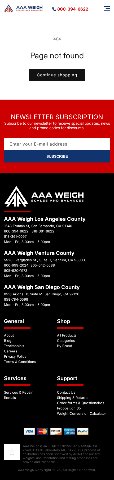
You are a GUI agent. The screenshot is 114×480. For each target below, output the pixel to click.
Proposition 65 (69, 408)
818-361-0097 (15, 236)
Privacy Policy (15, 356)
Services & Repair (18, 392)
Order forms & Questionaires (80, 403)
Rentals (10, 397)
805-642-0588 (42, 265)
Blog (7, 340)
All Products (67, 335)
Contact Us (66, 392)
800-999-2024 (16, 265)
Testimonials (14, 346)
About (9, 335)
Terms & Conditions (20, 362)
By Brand (64, 346)
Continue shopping (57, 74)
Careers (10, 351)
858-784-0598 (16, 299)
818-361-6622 (43, 231)
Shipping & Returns (72, 397)
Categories (66, 340)
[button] (107, 8)
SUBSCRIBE (57, 156)
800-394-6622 (72, 9)
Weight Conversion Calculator (81, 413)
